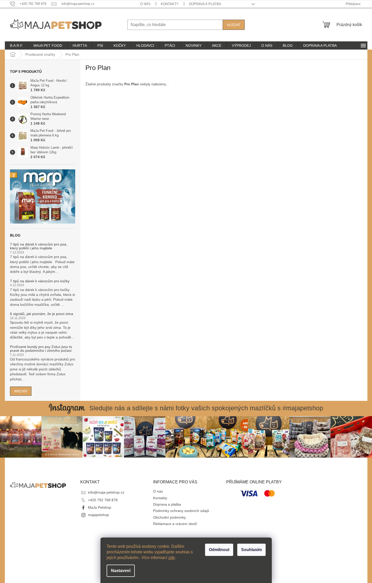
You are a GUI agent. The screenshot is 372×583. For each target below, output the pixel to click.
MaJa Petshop (99, 507)
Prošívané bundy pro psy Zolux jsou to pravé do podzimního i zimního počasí (41, 349)
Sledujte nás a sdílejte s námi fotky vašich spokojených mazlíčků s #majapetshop (206, 408)
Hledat (234, 25)
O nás (145, 4)
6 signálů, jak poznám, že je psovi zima (41, 314)
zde (171, 557)
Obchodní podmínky (169, 517)
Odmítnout (219, 549)
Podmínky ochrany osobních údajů (181, 511)
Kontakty (170, 4)
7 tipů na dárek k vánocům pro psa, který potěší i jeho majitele (38, 246)
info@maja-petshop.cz (106, 492)
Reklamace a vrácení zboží (175, 524)
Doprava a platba (205, 4)
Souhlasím (251, 549)
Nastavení (120, 570)
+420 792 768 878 (103, 500)
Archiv (20, 391)
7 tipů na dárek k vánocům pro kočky (40, 281)
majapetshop (98, 515)
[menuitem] (16, 45)
